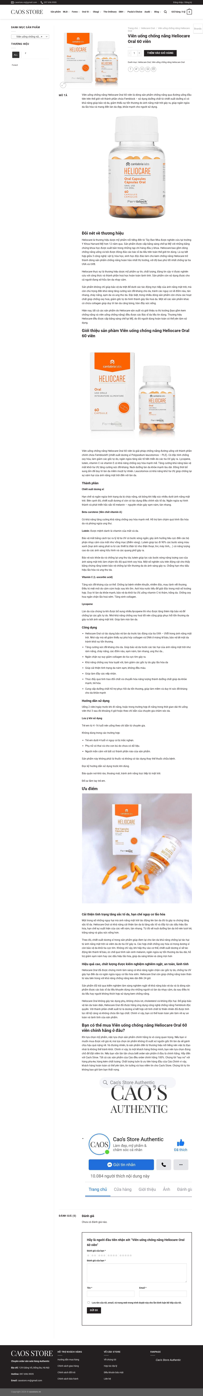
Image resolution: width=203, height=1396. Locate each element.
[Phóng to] (63, 85)
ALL (16, 55)
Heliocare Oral (148, 28)
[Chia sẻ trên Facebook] (130, 69)
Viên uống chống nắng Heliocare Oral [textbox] (30, 36)
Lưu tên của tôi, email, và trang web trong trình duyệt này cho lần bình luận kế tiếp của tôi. (137, 1302)
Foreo (75, 11)
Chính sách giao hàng (68, 1366)
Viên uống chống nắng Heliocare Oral (168, 62)
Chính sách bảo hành (68, 1378)
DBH (121, 11)
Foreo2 (15, 65)
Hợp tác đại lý (110, 1366)
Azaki (147, 11)
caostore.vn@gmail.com (30, 1380)
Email (142, 1288)
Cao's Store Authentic (168, 1359)
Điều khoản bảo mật (114, 1372)
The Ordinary (110, 11)
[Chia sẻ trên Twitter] (136, 69)
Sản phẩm (56, 11)
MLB (65, 11)
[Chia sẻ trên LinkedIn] (153, 69)
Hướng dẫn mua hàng (68, 1359)
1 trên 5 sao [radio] (87, 1255)
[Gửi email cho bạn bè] (142, 69)
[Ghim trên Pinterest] (147, 69)
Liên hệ (107, 1378)
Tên (89, 1288)
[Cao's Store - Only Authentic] (27, 12)
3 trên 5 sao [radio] (101, 1255)
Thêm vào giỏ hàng (160, 53)
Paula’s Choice (135, 11)
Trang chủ (133, 28)
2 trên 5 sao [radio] (93, 1255)
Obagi (96, 11)
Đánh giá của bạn (96, 1250)
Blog (156, 11)
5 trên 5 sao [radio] (125, 1255)
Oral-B (85, 11)
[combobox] (30, 36)
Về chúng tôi (110, 1359)
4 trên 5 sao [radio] (112, 1255)
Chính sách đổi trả (66, 1372)
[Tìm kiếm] (165, 12)
